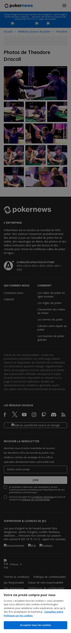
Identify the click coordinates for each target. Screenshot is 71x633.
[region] (35, 611)
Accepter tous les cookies (35, 625)
